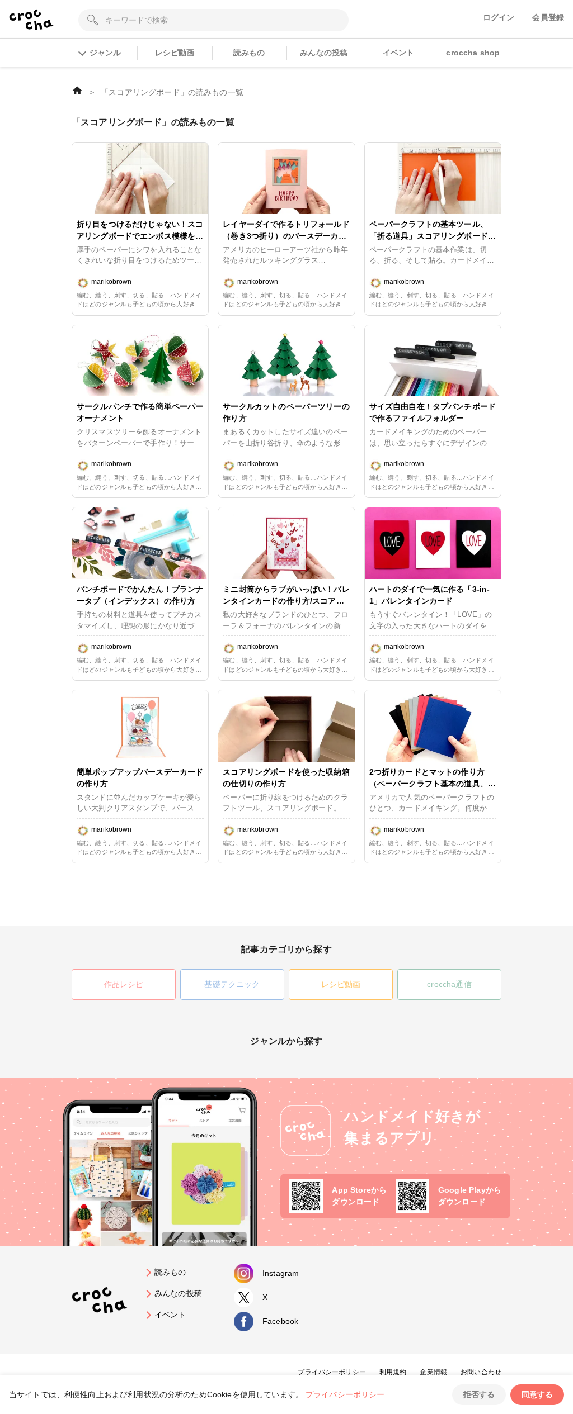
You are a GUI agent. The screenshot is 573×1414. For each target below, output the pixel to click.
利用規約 (393, 1372)
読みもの (249, 52)
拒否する (479, 1394)
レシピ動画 (175, 52)
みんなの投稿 (323, 52)
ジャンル (105, 52)
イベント (399, 52)
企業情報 (433, 1372)
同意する (537, 1394)
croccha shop (473, 52)
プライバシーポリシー (332, 1372)
